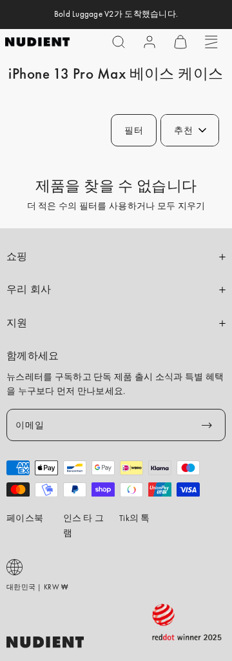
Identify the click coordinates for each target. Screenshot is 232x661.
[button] (118, 42)
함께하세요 (32, 356)
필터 (133, 130)
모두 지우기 (181, 206)
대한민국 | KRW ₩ (37, 586)
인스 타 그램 (83, 525)
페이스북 (24, 518)
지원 (17, 323)
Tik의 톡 (134, 518)
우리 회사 (29, 289)
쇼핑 (17, 256)
